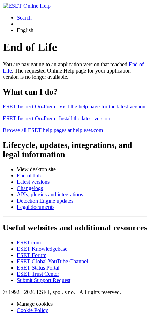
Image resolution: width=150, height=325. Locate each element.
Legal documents (35, 207)
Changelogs (30, 188)
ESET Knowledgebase (42, 249)
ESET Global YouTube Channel (52, 261)
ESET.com (29, 242)
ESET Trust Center (38, 274)
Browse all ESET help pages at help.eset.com (53, 130)
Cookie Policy (32, 310)
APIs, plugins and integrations (50, 194)
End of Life (29, 176)
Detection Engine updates (45, 201)
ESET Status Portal (38, 268)
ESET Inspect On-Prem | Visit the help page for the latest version (74, 106)
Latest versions (33, 182)
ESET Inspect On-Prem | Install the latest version (56, 118)
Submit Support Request (43, 280)
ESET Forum (31, 255)
